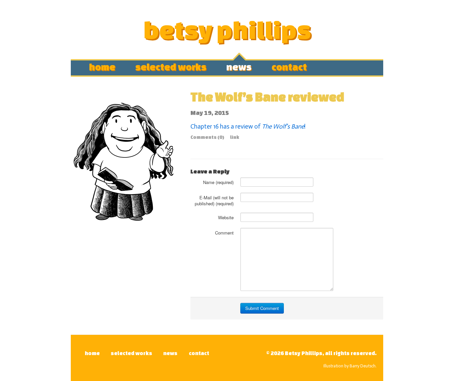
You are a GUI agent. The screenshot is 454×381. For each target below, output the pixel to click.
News (239, 66)
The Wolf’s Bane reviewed (267, 97)
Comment (224, 233)
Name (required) (218, 182)
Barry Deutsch (363, 365)
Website (226, 217)
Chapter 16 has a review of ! (247, 126)
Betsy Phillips (227, 29)
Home (102, 66)
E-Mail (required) (214, 200)
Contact (289, 66)
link (234, 137)
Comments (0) (207, 137)
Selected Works (170, 66)
